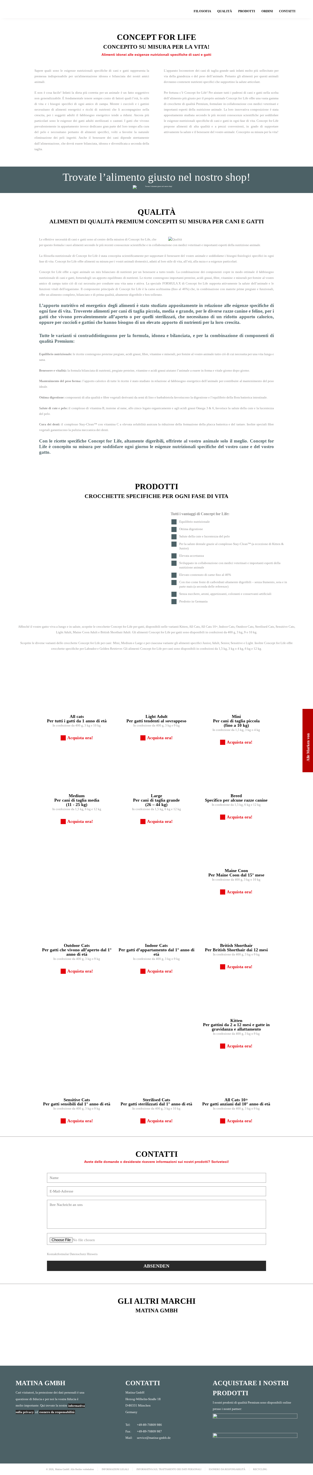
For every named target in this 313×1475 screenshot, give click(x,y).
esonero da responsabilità (57, 1412)
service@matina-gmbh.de (154, 1438)
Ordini (267, 11)
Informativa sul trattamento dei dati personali (168, 1469)
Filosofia (202, 11)
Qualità (224, 11)
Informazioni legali (115, 1469)
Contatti (287, 11)
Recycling (260, 1469)
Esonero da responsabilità (227, 1469)
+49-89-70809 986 (149, 1425)
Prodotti (246, 11)
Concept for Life (44, 9)
